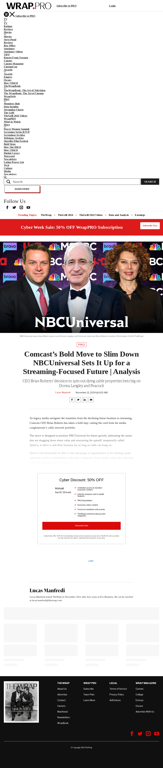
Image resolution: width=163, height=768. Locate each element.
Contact (61, 700)
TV (5, 23)
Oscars (7, 80)
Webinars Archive (14, 138)
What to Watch (12, 121)
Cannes (8, 60)
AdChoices (115, 700)
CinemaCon (10, 66)
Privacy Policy (117, 694)
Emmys (8, 77)
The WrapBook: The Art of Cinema (24, 93)
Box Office (9, 45)
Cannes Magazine (14, 63)
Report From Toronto (16, 57)
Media (7, 171)
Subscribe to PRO (66, 5)
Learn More (89, 700)
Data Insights (11, 106)
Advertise (62, 694)
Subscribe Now (150, 225)
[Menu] (6, 14)
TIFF (7, 54)
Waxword (9, 156)
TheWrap (46, 215)
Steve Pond (10, 39)
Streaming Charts (14, 109)
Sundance (9, 48)
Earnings (140, 215)
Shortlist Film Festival (16, 141)
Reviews (8, 29)
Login (112, 5)
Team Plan (88, 694)
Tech (6, 165)
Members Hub (12, 103)
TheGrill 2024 (65, 215)
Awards (8, 74)
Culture (8, 168)
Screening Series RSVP (17, 132)
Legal (113, 683)
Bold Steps (10, 144)
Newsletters (10, 159)
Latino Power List (14, 162)
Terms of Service (118, 688)
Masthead (62, 711)
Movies (8, 36)
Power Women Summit (16, 129)
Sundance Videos (13, 51)
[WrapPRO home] (28, 6)
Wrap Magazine (146, 683)
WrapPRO (10, 118)
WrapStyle (10, 96)
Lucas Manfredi (63, 392)
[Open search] (81, 177)
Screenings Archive (14, 135)
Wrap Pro (89, 683)
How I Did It (11, 83)
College (139, 694)
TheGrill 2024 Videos (15, 115)
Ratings (8, 26)
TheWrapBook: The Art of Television (24, 90)
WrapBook (62, 723)
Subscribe (22, 189)
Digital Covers (12, 153)
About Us (62, 688)
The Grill (9, 112)
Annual (59, 488)
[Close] (12, 14)
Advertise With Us (145, 711)
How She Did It (12, 147)
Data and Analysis (119, 215)
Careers (61, 706)
